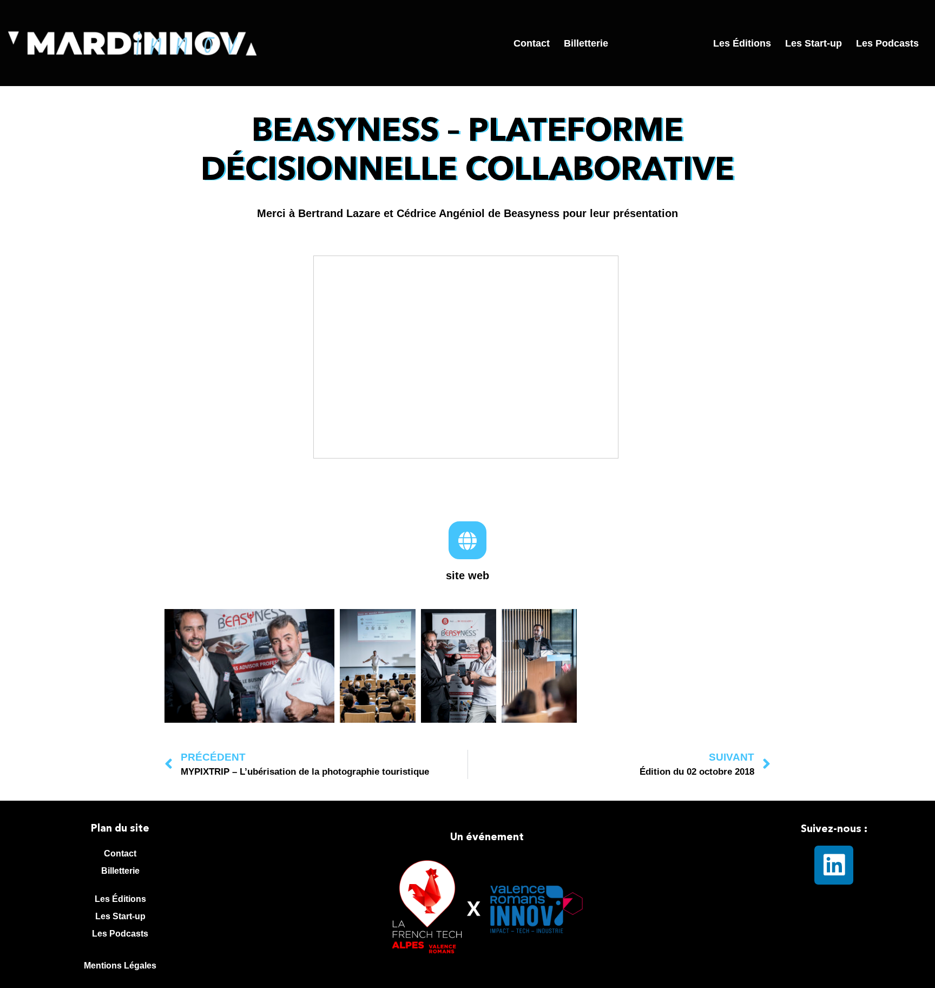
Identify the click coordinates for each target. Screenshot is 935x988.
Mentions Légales (120, 965)
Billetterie (586, 43)
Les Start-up (813, 43)
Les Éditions (742, 43)
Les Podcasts (887, 43)
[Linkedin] (833, 865)
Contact (531, 43)
